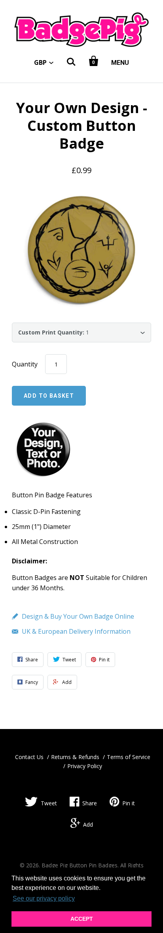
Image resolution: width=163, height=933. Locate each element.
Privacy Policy (84, 766)
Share (89, 803)
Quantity (25, 364)
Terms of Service (128, 757)
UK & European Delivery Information (76, 631)
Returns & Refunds (75, 757)
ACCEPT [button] (81, 919)
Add (88, 824)
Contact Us (29, 757)
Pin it (128, 803)
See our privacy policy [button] (44, 898)
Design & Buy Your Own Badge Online (78, 616)
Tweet (49, 803)
